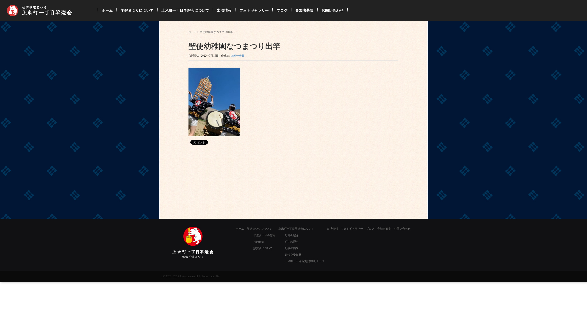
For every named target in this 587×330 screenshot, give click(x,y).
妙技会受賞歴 (293, 254)
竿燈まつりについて (259, 228)
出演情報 (332, 228)
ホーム (192, 32)
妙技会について (263, 248)
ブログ (370, 228)
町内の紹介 (292, 235)
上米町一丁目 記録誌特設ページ (304, 261)
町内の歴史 (292, 241)
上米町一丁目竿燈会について (296, 228)
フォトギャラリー (352, 228)
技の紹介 (258, 241)
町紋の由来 (292, 248)
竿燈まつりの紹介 (264, 235)
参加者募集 (384, 228)
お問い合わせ (402, 228)
